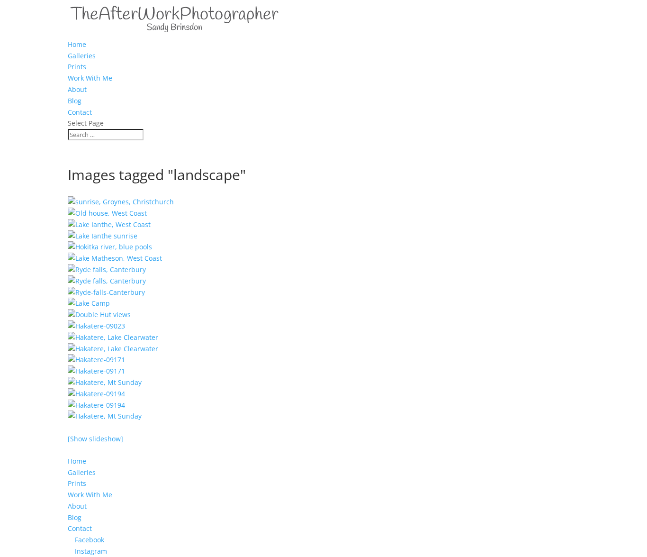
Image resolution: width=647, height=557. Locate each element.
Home (77, 44)
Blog (74, 100)
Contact (80, 112)
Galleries (82, 55)
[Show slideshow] (95, 438)
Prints (77, 66)
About (77, 89)
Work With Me (90, 77)
